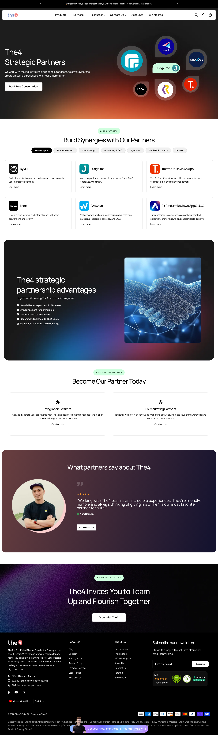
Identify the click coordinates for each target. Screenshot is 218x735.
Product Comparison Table (156, 725)
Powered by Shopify (39, 714)
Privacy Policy (75, 658)
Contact (73, 653)
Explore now (146, 2)
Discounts (137, 15)
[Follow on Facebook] (9, 692)
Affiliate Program (123, 658)
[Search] (196, 15)
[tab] (41, 150)
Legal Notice (75, 672)
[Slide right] (93, 527)
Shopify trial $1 (142, 721)
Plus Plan (55, 721)
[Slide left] (80, 527)
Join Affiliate (155, 15)
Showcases (120, 677)
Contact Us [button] (117, 15)
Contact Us (120, 667)
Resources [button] (96, 15)
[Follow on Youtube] (16, 692)
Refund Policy (75, 663)
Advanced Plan (69, 721)
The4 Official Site (22, 714)
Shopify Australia (25, 725)
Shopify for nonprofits (182, 725)
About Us (119, 663)
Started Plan (31, 721)
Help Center (75, 677)
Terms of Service (77, 667)
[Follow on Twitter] (24, 692)
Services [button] (78, 15)
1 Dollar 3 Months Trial (123, 721)
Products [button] (60, 15)
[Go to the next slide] (177, 3)
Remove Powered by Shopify (50, 725)
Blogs (71, 648)
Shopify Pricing (15, 721)
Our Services (121, 648)
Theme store (121, 653)
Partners (119, 672)
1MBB (155, 721)
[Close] (148, 723)
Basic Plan (44, 721)
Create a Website (168, 721)
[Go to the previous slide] (40, 3)
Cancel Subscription (100, 721)
